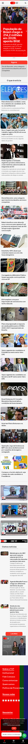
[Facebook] (13, 700)
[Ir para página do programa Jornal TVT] (14, 655)
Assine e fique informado (13, 719)
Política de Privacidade (13, 688)
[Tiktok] (16, 700)
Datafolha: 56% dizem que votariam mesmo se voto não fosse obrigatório (12, 253)
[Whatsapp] (6, 700)
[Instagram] (8, 700)
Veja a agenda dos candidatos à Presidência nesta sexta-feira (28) (13, 352)
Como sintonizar (10, 681)
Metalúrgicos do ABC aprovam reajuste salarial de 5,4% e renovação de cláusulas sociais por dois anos (18, 557)
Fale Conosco (8, 677)
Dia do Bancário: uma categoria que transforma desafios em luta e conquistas (14, 200)
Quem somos (8, 684)
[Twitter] (11, 700)
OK (14, 728)
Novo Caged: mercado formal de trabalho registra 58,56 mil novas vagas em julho (14, 132)
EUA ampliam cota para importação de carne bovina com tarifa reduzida (14, 301)
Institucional (8, 673)
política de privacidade (13, 725)
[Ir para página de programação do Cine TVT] (14, 542)
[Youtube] (3, 700)
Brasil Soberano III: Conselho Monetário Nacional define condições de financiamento (12, 401)
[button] (3, 3)
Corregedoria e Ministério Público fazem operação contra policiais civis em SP (14, 277)
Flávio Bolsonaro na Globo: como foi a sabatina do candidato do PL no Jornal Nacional (14, 104)
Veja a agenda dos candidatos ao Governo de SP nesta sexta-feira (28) (14, 377)
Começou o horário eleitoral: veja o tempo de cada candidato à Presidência (14, 474)
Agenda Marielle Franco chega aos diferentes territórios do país (18, 584)
